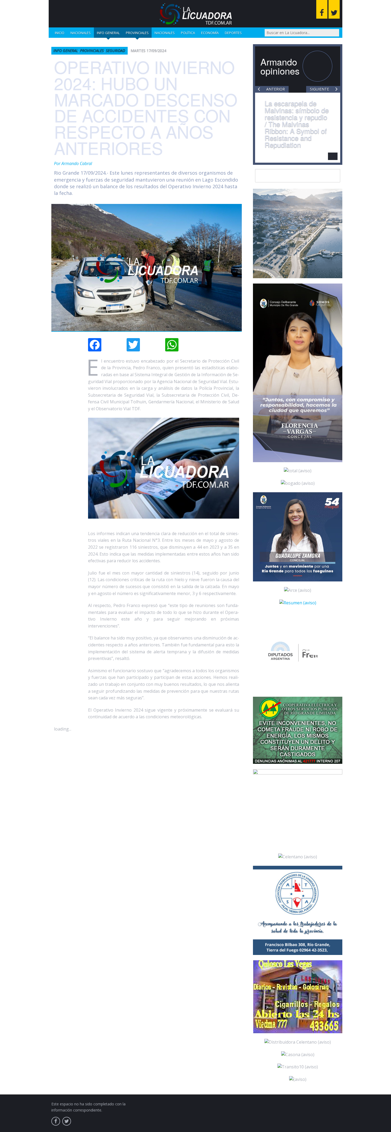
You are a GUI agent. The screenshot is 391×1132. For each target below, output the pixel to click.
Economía (210, 32)
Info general (108, 32)
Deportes (233, 32)
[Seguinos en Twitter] (334, 9)
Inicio (59, 32)
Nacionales (80, 32)
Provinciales (137, 32)
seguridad (115, 50)
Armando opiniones (280, 66)
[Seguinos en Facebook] (321, 9)
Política (188, 32)
